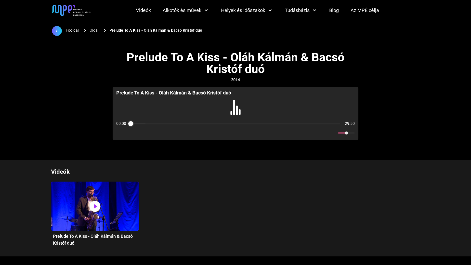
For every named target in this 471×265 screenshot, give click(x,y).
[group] (236, 113)
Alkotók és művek (182, 10)
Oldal (94, 30)
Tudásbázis (297, 10)
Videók (143, 10)
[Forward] (246, 133)
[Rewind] (225, 133)
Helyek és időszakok (243, 10)
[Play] (235, 133)
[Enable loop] (119, 133)
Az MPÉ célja (365, 10)
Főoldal (72, 30)
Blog (334, 10)
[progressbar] (235, 123)
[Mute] (333, 133)
